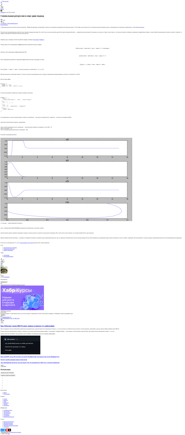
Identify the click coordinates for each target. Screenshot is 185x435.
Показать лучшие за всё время (8, 375)
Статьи (5, 398)
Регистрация (6, 394)
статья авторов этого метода (27, 242)
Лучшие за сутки (4, 372)
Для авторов (6, 411)
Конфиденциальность (8, 416)
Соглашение (6, 415)
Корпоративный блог (8, 421)
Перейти (3, 315)
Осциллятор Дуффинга (38, 39)
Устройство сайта (7, 410)
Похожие (11, 372)
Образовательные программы (10, 425)
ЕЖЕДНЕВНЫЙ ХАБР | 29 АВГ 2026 (10, 318)
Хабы (4, 401)
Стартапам (6, 426)
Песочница (6, 405)
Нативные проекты (8, 424)
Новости (5, 400)
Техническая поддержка (15, 432)
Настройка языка (5, 432)
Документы (6, 414)
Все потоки (6, 1)
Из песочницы (4, 24)
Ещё (5, 366)
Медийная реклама (8, 423)
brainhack (3, 12)
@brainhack (7, 277)
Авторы (5, 404)
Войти (5, 392)
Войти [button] (2, 9)
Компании (6, 402)
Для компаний (7, 412)
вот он (142, 27)
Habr (8, 433)
